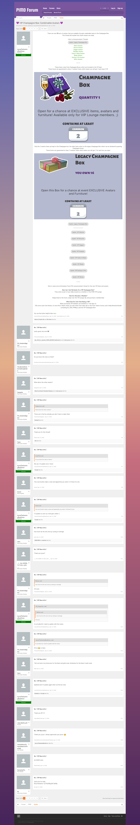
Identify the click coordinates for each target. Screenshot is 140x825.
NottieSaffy (21, 770)
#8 (122, 487)
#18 (122, 740)
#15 (122, 668)
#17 (122, 718)
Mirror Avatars (78, 59)
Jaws (18, 542)
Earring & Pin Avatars (78, 57)
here (54, 313)
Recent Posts (57, 12)
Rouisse (36, 319)
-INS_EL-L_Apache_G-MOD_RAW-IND (45, 340)
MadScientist (57, 340)
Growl (19, 492)
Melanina (50, 391)
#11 (122, 558)
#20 (122, 787)
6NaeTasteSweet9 (39, 391)
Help (109, 816)
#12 (122, 591)
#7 (122, 466)
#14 (122, 650)
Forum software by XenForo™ (30, 821)
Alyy (35, 340)
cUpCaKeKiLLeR (22, 723)
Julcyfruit (44, 540)
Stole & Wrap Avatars (78, 53)
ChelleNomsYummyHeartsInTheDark (22, 746)
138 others (49, 319)
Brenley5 (46, 391)
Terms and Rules (115, 816)
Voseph (36, 470)
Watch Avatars (78, 46)
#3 (122, 362)
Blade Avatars (78, 55)
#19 (122, 765)
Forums (51, 8)
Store (58, 8)
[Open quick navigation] (122, 18)
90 (42, 28)
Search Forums (48, 12)
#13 (122, 627)
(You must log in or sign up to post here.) (113, 798)
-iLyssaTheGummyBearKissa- (40, 25)
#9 (122, 516)
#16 (122, 690)
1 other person (66, 340)
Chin (36, 440)
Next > (45, 28)
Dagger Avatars (78, 49)
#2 (122, 337)
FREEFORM (37, 540)
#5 (122, 416)
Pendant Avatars (78, 51)
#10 (122, 537)
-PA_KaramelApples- (22, 343)
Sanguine (20, 392)
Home (45, 8)
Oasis (19, 442)
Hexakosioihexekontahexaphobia (22, 369)
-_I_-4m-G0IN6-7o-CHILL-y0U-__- (22, 565)
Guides (25, 25)
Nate (18, 673)
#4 (122, 387)
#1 (122, 316)
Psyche (40, 319)
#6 (122, 437)
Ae (18, 791)
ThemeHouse (31, 822)
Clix (43, 319)
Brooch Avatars (78, 47)
